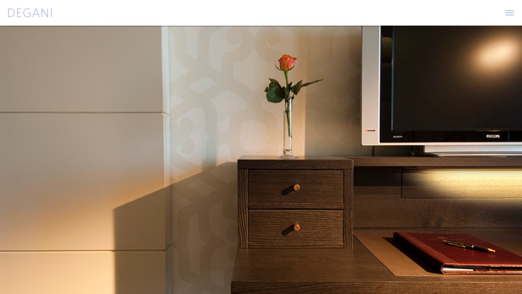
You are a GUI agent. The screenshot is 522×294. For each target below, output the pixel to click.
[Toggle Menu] (509, 12)
